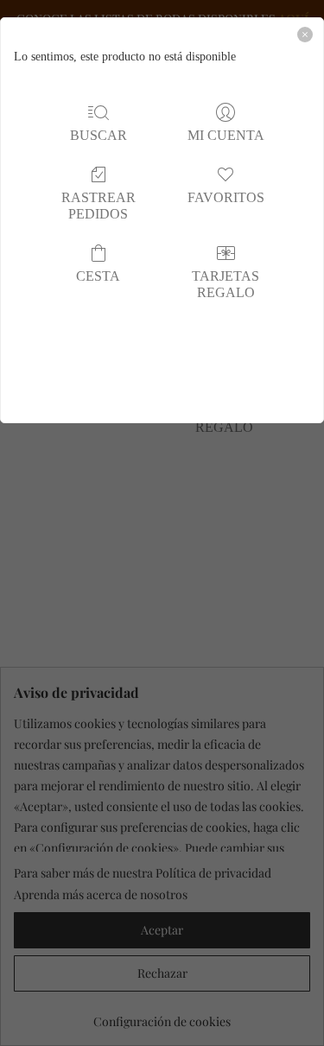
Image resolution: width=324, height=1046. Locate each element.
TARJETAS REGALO (225, 284)
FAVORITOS (225, 197)
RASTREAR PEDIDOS (98, 205)
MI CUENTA (225, 135)
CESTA (98, 276)
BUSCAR (98, 135)
